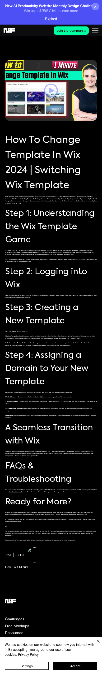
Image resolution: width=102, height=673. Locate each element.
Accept (75, 666)
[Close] (95, 644)
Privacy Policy (28, 654)
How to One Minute (79, 201)
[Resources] (53, 632)
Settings (27, 666)
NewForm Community (16, 492)
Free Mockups (17, 626)
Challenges (14, 619)
